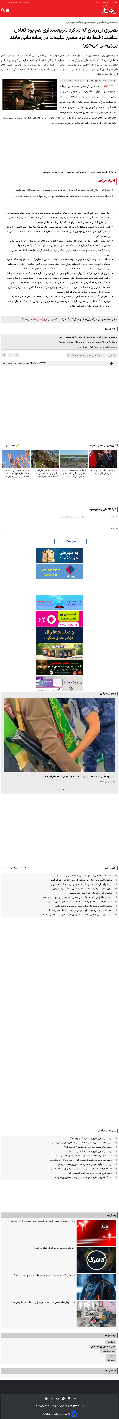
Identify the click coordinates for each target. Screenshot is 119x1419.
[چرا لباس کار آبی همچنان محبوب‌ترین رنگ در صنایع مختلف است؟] (96, 1287)
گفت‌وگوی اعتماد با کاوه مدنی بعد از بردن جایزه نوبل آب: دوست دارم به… (79, 1168)
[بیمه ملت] (59, 571)
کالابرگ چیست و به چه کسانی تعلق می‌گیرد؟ (54, 1248)
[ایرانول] (59, 651)
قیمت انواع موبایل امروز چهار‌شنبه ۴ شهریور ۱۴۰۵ (89, 1173)
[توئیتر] (50, 1398)
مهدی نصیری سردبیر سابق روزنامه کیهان (85, 355)
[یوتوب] (56, 1398)
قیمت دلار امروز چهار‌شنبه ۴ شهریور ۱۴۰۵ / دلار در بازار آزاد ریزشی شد (81, 1160)
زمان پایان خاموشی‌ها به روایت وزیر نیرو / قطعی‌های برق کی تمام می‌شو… (78, 1142)
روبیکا (43, 319)
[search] (3, 10)
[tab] (63, 789)
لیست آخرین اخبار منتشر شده (13, 867)
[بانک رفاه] (59, 683)
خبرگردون (111, 1342)
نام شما (114, 517)
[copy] (112, 363)
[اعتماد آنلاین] (110, 10)
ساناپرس (111, 1355)
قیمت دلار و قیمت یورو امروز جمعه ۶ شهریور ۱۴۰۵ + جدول (85, 1164)
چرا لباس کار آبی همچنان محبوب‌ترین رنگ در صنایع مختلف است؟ (44, 1275)
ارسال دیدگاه (70, 541)
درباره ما (104, 2)
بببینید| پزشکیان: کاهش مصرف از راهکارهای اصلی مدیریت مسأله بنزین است (77, 914)
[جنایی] (59, 667)
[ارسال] (96, 80)
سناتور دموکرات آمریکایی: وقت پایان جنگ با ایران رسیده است (84, 875)
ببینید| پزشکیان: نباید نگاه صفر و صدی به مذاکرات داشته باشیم (83, 906)
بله (33, 319)
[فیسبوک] (10, 355)
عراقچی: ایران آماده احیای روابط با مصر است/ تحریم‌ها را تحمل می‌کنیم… (79, 901)
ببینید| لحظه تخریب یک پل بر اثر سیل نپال (92, 777)
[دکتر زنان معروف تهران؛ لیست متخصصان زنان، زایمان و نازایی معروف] (96, 1233)
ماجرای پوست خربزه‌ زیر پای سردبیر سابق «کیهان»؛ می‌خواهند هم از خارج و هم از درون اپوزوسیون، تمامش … (61, 196)
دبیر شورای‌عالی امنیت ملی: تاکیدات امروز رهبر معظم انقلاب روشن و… (80, 884)
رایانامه (114, 528)
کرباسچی (113, 355)
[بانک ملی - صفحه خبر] (59, 555)
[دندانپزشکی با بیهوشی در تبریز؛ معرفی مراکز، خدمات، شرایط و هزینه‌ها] (96, 1314)
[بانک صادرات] (59, 602)
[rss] (73, 1398)
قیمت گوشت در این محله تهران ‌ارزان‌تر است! (96, 346)
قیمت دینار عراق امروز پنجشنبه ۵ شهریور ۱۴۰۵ (91, 1138)
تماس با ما (113, 2)
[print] (92, 80)
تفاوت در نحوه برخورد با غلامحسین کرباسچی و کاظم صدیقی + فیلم (87, 337)
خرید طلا (111, 1360)
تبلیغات (98, 2)
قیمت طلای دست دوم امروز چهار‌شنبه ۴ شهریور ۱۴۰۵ (88, 1147)
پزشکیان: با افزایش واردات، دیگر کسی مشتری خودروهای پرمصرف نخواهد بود (77, 897)
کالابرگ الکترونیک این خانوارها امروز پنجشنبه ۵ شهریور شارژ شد (83, 1177)
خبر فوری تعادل (108, 1351)
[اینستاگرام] (67, 1398)
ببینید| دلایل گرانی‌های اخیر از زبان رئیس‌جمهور (90, 893)
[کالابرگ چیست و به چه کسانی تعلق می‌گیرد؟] (96, 1260)
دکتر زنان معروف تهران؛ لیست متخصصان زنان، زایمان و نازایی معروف (43, 1221)
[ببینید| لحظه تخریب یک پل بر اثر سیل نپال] (59, 735)
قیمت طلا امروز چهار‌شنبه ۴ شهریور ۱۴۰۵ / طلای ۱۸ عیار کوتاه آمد (82, 1155)
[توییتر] (16, 355)
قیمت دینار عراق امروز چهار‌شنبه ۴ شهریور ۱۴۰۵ (90, 1151)
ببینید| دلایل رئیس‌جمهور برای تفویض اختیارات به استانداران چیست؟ (80, 910)
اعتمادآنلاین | (110, 85)
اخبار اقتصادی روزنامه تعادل (103, 1346)
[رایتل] (59, 619)
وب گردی (111, 1215)
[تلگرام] (3, 355)
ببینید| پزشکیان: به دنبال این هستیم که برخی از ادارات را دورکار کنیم (81, 880)
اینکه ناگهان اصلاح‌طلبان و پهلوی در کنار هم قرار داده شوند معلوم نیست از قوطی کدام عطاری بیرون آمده (63, 190)
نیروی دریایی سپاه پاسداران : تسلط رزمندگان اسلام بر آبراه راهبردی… (81, 888)
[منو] (7, 10)
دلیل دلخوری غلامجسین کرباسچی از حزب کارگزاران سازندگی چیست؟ (87, 342)
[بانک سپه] (59, 635)
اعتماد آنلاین (47, 1406)
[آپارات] (45, 1398)
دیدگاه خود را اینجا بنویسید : (73, 517)
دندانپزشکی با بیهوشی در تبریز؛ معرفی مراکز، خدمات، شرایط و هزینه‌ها (43, 1302)
